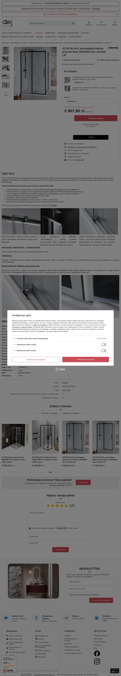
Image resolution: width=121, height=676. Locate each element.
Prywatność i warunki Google (22, 327)
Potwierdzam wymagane (36, 359)
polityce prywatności (41, 325)
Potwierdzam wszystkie (85, 359)
